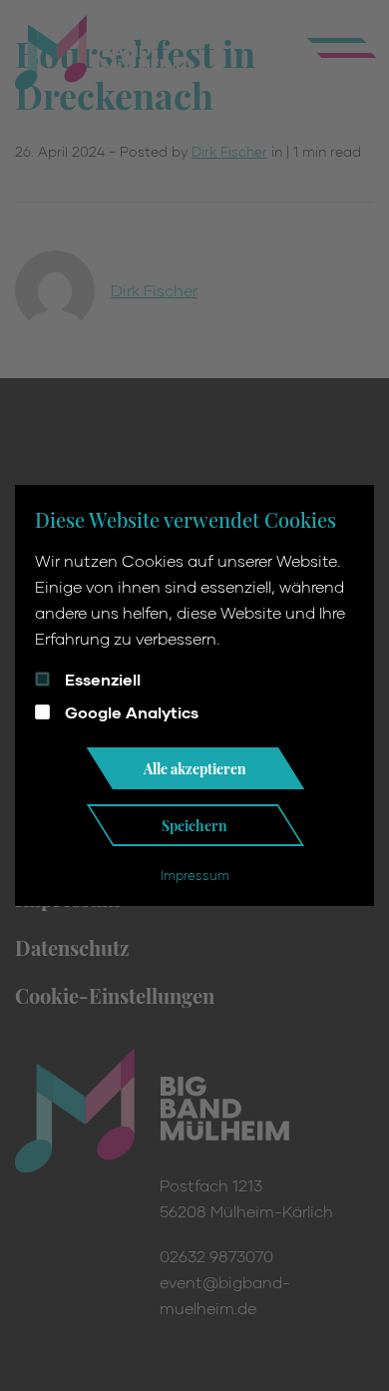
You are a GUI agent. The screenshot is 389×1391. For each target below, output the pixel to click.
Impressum (195, 875)
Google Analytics (131, 711)
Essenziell (103, 679)
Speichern (194, 825)
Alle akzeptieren (195, 768)
